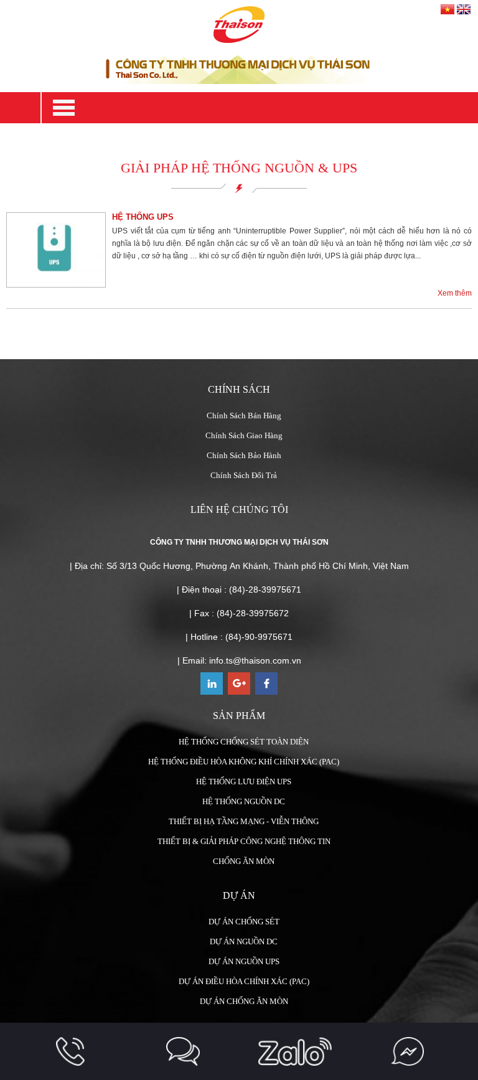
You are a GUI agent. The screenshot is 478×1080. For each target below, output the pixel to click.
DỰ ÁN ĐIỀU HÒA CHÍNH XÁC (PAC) (244, 981)
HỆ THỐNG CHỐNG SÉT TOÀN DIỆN (244, 741)
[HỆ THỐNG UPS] (56, 250)
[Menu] (259, 107)
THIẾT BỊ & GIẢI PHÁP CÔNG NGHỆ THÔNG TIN (243, 841)
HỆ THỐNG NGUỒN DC (243, 801)
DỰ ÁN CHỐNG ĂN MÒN (244, 1001)
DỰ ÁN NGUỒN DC (244, 941)
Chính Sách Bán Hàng (244, 415)
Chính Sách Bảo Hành (244, 455)
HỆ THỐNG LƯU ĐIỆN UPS (243, 781)
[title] (70, 1051)
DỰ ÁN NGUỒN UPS (244, 961)
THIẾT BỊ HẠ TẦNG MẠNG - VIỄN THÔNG (244, 821)
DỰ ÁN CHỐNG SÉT (244, 921)
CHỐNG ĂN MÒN (243, 861)
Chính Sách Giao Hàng (244, 435)
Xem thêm (455, 293)
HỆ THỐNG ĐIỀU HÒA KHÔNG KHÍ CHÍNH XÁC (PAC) (243, 761)
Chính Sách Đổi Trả (243, 475)
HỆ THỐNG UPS (143, 217)
